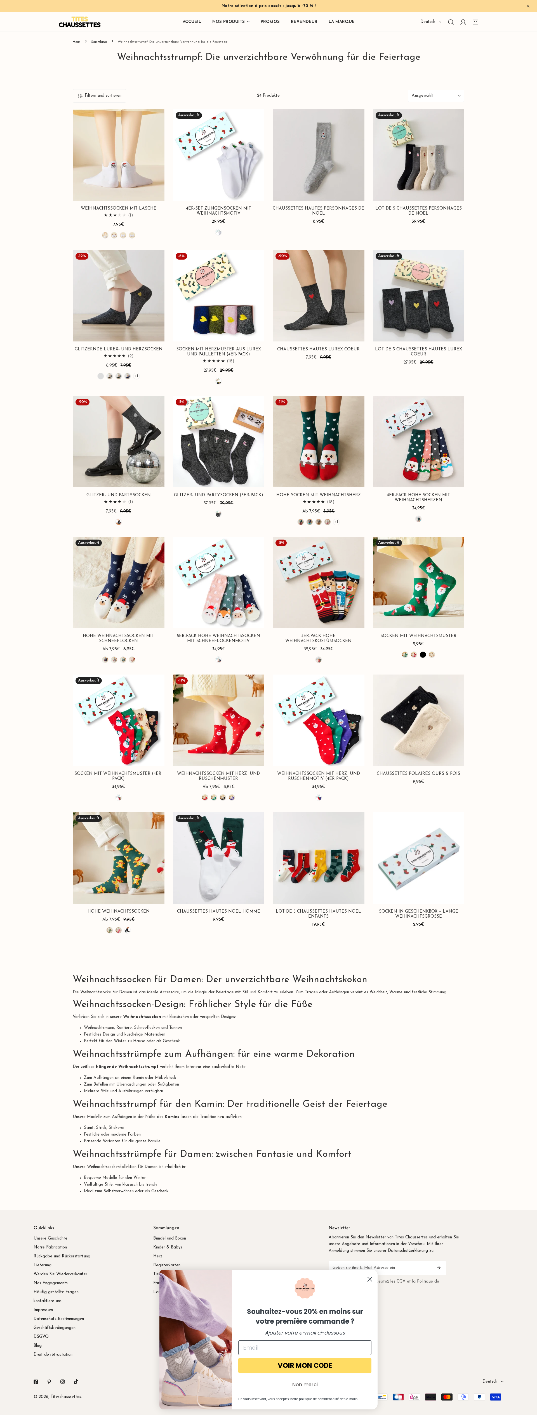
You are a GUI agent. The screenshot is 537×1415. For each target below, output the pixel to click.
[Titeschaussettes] (80, 21)
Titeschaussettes (66, 1397)
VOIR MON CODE (305, 1365)
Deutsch (427, 22)
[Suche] (451, 22)
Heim (77, 42)
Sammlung (99, 42)
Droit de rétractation (53, 1355)
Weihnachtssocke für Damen (106, 992)
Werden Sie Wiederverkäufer (60, 1274)
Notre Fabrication (50, 1247)
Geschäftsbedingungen (55, 1328)
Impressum (43, 1310)
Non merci (305, 1384)
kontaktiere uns (48, 1301)
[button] (475, 22)
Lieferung (42, 1265)
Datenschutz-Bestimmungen (59, 1319)
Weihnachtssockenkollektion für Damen (122, 1167)
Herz (157, 1256)
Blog (38, 1346)
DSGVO (41, 1337)
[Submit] (439, 1267)
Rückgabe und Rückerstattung (62, 1256)
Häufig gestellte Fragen (56, 1292)
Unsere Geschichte (50, 1238)
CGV (401, 1281)
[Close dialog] (369, 1279)
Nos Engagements (51, 1283)
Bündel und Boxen (169, 1238)
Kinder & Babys (167, 1247)
